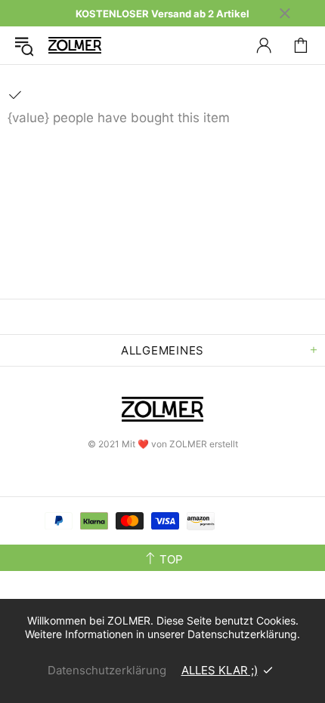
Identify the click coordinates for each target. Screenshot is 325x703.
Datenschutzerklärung (107, 670)
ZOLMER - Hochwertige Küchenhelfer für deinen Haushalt (74, 45)
